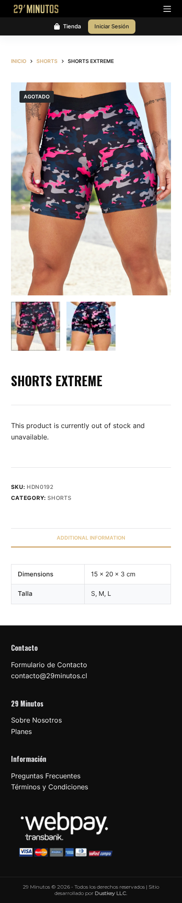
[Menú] (167, 9)
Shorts (59, 497)
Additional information (91, 538)
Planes (21, 731)
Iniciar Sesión (111, 26)
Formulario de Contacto (49, 664)
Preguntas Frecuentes (45, 776)
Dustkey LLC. (111, 893)
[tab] (91, 537)
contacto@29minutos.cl (49, 675)
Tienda (72, 26)
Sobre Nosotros (36, 720)
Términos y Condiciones (49, 787)
